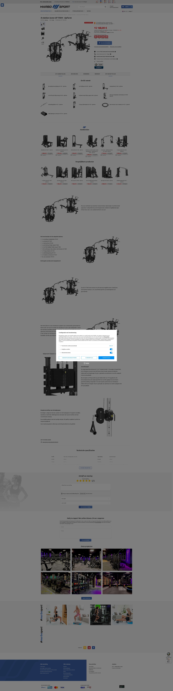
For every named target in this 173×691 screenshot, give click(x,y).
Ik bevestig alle (106, 357)
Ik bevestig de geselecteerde (69, 357)
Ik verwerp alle (89, 357)
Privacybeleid (106, 336)
